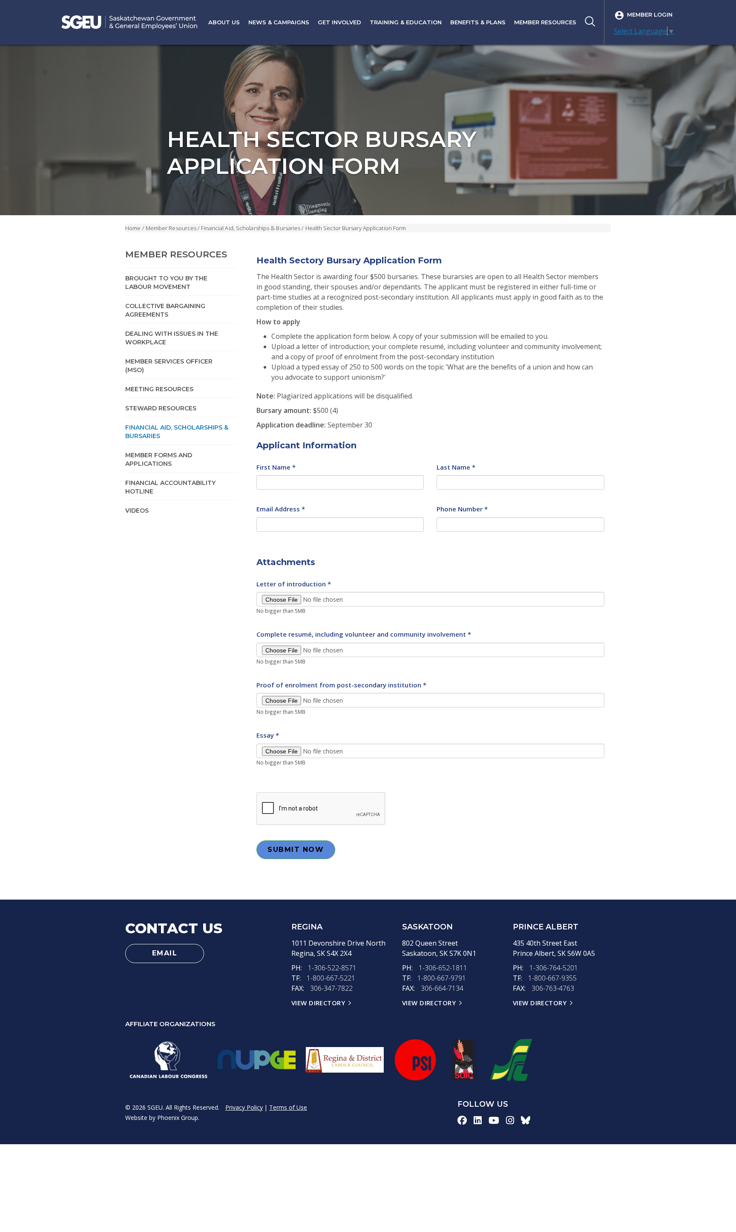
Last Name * (456, 467)
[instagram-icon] (510, 1120)
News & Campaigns (278, 22)
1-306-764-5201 (553, 967)
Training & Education (406, 22)
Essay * (267, 735)
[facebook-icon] (462, 1120)
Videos (137, 510)
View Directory (318, 1002)
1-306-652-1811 (443, 967)
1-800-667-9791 (441, 978)
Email (165, 953)
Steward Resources (160, 408)
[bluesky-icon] (525, 1120)
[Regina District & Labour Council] (345, 1060)
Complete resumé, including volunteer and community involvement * (363, 634)
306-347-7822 (331, 988)
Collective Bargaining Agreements (165, 310)
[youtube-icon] (494, 1120)
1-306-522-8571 (332, 967)
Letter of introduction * (293, 584)
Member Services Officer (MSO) (169, 366)
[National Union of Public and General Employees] (257, 1060)
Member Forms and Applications (158, 459)
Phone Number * (462, 509)
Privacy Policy (244, 1107)
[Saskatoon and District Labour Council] (463, 1060)
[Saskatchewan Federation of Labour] (511, 1060)
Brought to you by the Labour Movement (166, 282)
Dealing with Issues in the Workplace (171, 338)
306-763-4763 (553, 988)
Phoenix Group (177, 1118)
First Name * (276, 467)
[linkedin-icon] (478, 1120)
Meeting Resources (159, 389)
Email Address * (280, 509)
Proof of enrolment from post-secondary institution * (341, 685)
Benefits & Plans (478, 22)
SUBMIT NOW (295, 849)
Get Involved (339, 22)
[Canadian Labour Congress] (168, 1060)
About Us (224, 22)
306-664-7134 (442, 988)
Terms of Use (288, 1107)
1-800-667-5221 (331, 978)
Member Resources (545, 22)
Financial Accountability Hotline (170, 487)
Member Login (650, 14)
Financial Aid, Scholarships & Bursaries (250, 228)
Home (133, 228)
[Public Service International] (415, 1060)
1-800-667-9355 (552, 978)
